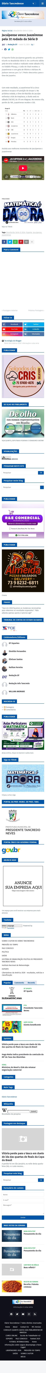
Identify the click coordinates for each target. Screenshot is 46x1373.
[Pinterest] (20, 242)
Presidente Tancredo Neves (33, 1009)
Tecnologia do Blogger (12, 341)
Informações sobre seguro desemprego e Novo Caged (23, 1346)
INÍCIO (23, 1357)
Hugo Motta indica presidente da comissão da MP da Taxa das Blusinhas (23, 1055)
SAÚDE (4, 956)
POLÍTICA (5, 952)
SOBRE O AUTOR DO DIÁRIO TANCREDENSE (18, 941)
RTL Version (36, 1327)
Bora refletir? (29, 1267)
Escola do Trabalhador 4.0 (30, 1336)
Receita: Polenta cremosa (31, 1285)
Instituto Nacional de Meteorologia (15, 965)
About (15, 1327)
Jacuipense (37, 233)
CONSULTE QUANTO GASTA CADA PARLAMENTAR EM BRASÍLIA (23, 1331)
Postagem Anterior (10, 310)
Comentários (10, 710)
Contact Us (24, 1327)
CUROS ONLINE (11, 1336)
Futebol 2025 (35, 1339)
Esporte (29, 233)
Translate (10, 928)
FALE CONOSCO (8, 948)
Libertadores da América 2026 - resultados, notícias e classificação (23, 974)
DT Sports (28, 991)
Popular (7, 983)
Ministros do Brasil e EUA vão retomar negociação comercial (19, 1068)
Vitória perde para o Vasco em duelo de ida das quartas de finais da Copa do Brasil (21, 1045)
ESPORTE (5, 969)
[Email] (26, 242)
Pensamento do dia (32, 1234)
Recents (31, 983)
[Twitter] (9, 49)
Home (7, 1327)
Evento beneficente (32, 1025)
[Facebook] (5, 49)
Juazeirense (6, 235)
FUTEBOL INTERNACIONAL (19, 1342)
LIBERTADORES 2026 (13, 1350)
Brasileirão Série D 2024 (23, 31)
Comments (19, 983)
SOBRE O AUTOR (27, 1353)
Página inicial (7, 31)
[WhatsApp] (13, 49)
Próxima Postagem (35, 310)
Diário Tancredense (13, 3)
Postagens (9, 707)
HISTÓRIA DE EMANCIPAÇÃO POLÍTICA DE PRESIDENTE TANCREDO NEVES (22, 960)
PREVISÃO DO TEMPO (10, 945)
